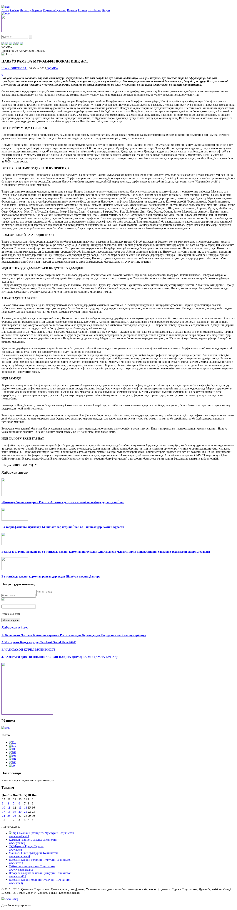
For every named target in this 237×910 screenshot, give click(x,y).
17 (3, 811)
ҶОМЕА (52, 68)
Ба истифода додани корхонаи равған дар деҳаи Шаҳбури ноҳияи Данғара (50, 576)
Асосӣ (5, 10)
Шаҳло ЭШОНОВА (14, 68)
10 (3, 807)
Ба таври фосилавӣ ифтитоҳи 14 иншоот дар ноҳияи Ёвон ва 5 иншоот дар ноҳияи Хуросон (62, 527)
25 (8, 815)
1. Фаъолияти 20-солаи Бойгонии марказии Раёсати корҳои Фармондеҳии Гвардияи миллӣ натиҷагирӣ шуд (73, 635)
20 (20, 811)
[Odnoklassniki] (14, 44)
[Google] (21, 44)
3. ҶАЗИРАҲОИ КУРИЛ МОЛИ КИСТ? (28, 649)
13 (20, 807)
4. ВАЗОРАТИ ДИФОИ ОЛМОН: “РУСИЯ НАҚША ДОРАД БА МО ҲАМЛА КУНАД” (59, 657)
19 (14, 811)
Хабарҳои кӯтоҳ (14, 627)
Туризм (82, 10)
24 (3, 815)
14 (25, 807)
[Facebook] (2, 44)
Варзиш (72, 10)
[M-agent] (17, 44)
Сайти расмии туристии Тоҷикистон (32, 868)
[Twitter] (6, 44)
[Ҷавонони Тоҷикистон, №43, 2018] (5, 727)
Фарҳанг (36, 10)
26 (14, 815)
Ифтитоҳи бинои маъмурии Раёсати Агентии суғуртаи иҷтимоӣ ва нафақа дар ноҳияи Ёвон (62, 502)
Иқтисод (25, 10)
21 (25, 811)
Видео (106, 10)
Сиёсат (14, 10)
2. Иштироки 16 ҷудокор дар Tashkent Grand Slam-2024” (38, 642)
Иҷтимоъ (49, 10)
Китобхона (94, 10)
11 (8, 807)
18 (8, 811)
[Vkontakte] (10, 44)
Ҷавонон (60, 10)
